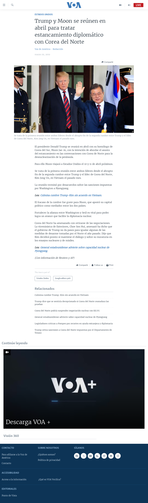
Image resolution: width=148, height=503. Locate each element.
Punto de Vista (9, 495)
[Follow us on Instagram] (118, 456)
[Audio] (129, 5)
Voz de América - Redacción (49, 49)
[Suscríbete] (111, 456)
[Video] (120, 5)
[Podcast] (104, 456)
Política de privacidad (49, 460)
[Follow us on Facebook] (76, 456)
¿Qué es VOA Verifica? (49, 479)
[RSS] (97, 456)
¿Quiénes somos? (47, 454)
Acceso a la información (14, 479)
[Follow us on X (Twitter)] (83, 456)
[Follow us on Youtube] (90, 456)
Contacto (6, 463)
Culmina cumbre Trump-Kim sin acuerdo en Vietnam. (71, 195)
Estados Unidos (44, 14)
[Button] (107, 62)
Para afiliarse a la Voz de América (14, 456)
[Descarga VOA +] (74, 389)
